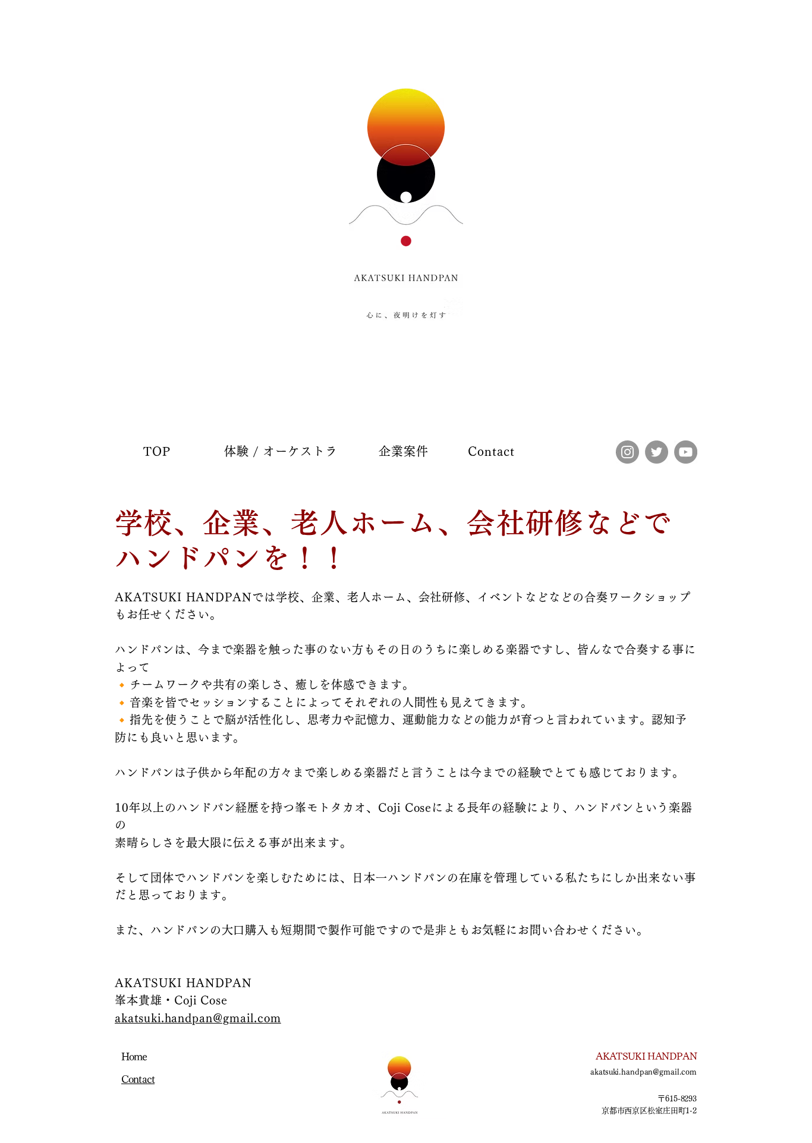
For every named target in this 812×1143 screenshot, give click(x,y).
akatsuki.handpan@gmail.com (198, 1018)
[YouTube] (685, 452)
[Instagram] (627, 452)
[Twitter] (656, 452)
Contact (138, 1079)
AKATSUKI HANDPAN (646, 1056)
